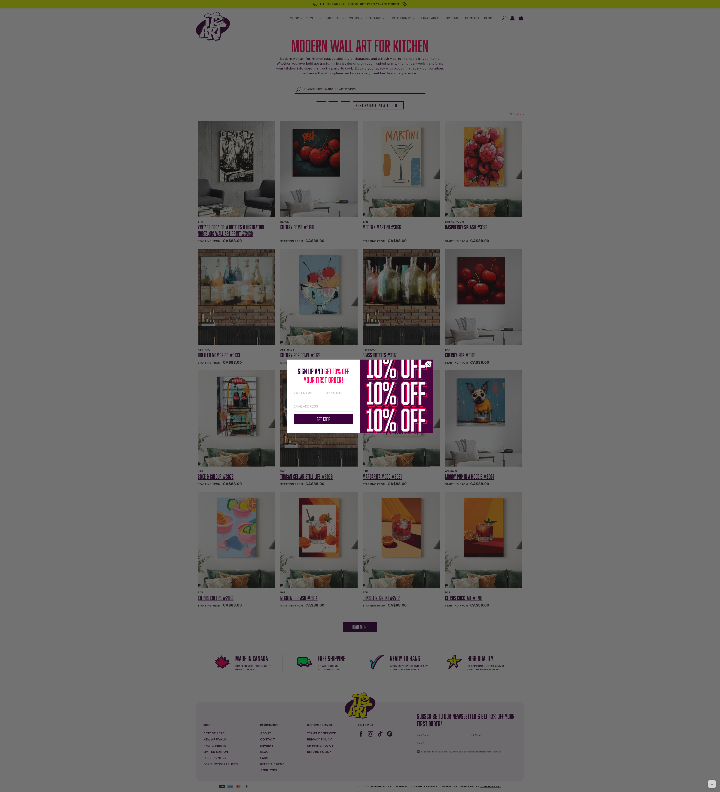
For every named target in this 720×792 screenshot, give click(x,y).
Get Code (323, 419)
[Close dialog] (428, 364)
